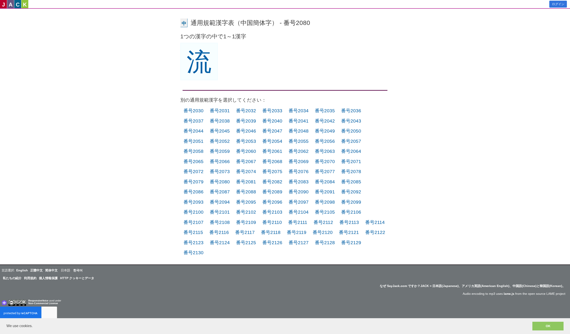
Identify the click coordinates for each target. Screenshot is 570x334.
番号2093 (193, 202)
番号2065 (193, 161)
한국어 (78, 270)
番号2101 (220, 212)
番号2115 (193, 232)
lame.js (509, 293)
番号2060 (246, 151)
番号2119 (296, 232)
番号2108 (220, 222)
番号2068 (272, 161)
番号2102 (246, 212)
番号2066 (220, 161)
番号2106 (351, 212)
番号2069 (299, 161)
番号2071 (351, 161)
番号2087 (220, 191)
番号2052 (220, 141)
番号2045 (220, 130)
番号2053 (246, 141)
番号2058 (193, 151)
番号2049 (325, 130)
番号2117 (245, 232)
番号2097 (299, 202)
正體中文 (36, 270)
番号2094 (220, 202)
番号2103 (272, 212)
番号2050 (351, 130)
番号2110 (272, 222)
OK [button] (548, 326)
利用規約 (30, 278)
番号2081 (246, 181)
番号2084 (325, 181)
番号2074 (246, 171)
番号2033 (272, 110)
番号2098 (325, 202)
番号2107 (193, 222)
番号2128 (325, 242)
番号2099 (351, 202)
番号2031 (220, 110)
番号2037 (193, 120)
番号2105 (325, 212)
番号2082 (272, 181)
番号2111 (297, 222)
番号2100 (193, 212)
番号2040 (272, 120)
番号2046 (246, 130)
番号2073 (220, 171)
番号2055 (299, 141)
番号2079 (193, 181)
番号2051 (193, 141)
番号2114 (375, 222)
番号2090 (299, 191)
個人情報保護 (48, 278)
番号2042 (325, 120)
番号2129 (351, 242)
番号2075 (272, 171)
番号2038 (220, 120)
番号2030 (193, 110)
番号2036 (351, 110)
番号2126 (272, 242)
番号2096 (272, 202)
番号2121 (349, 232)
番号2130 (193, 252)
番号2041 (299, 120)
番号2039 (246, 120)
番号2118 (271, 232)
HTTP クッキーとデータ (77, 278)
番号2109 (246, 222)
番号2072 (193, 171)
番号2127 (299, 242)
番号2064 (351, 151)
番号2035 (325, 110)
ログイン (558, 4)
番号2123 (193, 242)
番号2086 (193, 191)
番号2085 (351, 181)
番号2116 (219, 232)
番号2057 (351, 141)
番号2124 (220, 242)
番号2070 (325, 161)
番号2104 (299, 212)
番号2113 (349, 222)
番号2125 (246, 242)
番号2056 (325, 141)
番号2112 (323, 222)
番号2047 (272, 130)
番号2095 (246, 202)
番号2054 (272, 141)
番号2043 (351, 120)
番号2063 (325, 151)
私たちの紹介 (12, 278)
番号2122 (375, 232)
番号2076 (299, 171)
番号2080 (220, 181)
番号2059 (220, 151)
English (22, 270)
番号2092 (351, 191)
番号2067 (246, 161)
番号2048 (299, 130)
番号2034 (299, 110)
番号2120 (323, 232)
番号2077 (325, 171)
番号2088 (246, 191)
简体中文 (51, 270)
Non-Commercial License (43, 303)
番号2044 (193, 130)
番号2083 (299, 181)
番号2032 (246, 110)
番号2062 (299, 151)
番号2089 (272, 191)
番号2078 (351, 171)
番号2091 (325, 191)
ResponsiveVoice (38, 300)
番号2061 (272, 151)
